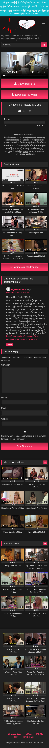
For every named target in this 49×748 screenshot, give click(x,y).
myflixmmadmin (18, 290)
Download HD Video (25, 94)
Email (4, 408)
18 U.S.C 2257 (14, 734)
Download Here (26, 83)
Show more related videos (24, 267)
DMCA (29, 734)
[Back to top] (41, 740)
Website (5, 419)
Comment (5, 365)
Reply (10, 344)
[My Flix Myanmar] (20, 26)
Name (4, 397)
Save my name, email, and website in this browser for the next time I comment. (23, 437)
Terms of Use (28, 737)
